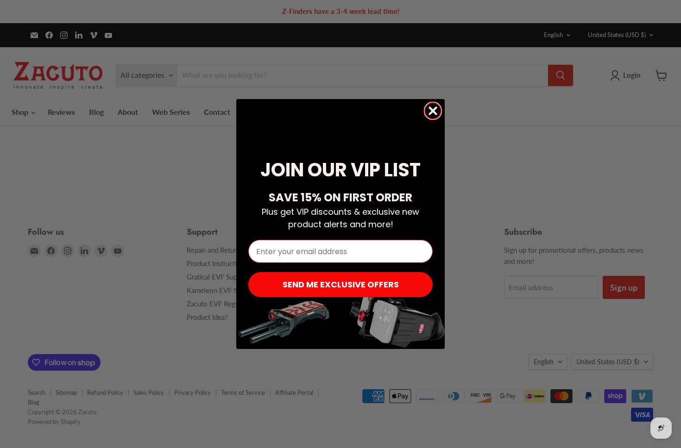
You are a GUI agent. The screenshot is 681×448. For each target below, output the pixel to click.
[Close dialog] (433, 111)
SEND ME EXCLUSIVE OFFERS (341, 284)
